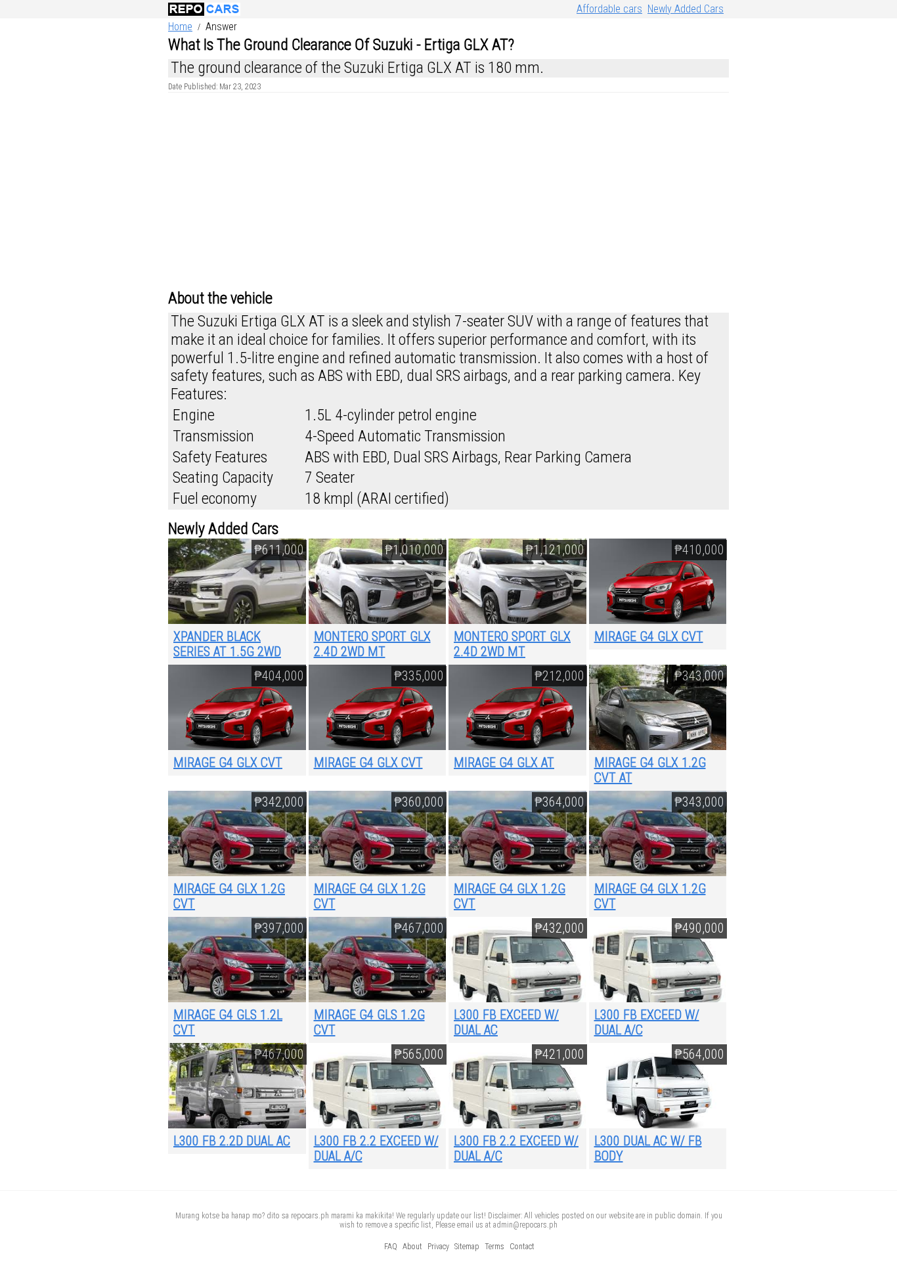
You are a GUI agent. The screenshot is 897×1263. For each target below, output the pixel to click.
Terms (494, 1246)
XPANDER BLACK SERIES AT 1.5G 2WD (227, 644)
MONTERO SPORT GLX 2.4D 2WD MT (372, 644)
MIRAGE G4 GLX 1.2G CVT (229, 896)
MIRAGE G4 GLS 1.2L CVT (227, 1022)
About (412, 1246)
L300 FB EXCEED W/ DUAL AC (506, 1022)
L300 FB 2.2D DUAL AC (231, 1141)
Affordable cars (609, 9)
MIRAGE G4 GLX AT (504, 762)
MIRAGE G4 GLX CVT (648, 636)
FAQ (390, 1246)
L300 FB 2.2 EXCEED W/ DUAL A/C (376, 1148)
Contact (522, 1246)
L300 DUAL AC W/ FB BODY (648, 1148)
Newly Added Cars (685, 9)
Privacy (438, 1246)
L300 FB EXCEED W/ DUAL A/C (646, 1022)
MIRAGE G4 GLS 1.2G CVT (369, 1022)
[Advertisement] (448, 191)
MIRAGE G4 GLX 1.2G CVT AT (650, 770)
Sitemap (466, 1246)
